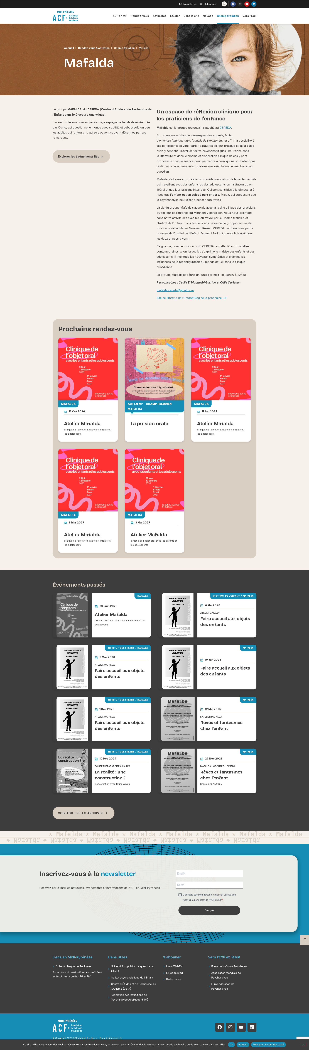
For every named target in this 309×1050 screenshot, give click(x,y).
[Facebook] (233, 4)
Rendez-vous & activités (94, 47)
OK (231, 1044)
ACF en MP (119, 16)
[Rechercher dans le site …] (224, 3)
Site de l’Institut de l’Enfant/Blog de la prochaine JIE (192, 298)
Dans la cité (191, 16)
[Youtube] (246, 4)
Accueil (69, 47)
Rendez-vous (140, 16)
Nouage (208, 16)
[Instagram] (240, 4)
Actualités (159, 16)
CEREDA (225, 127)
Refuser (242, 1044)
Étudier (175, 16)
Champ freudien (228, 16)
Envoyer (209, 910)
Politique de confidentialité (268, 1044)
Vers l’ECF (249, 16)
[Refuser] (303, 1044)
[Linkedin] (253, 4)
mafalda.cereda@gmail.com (175, 290)
